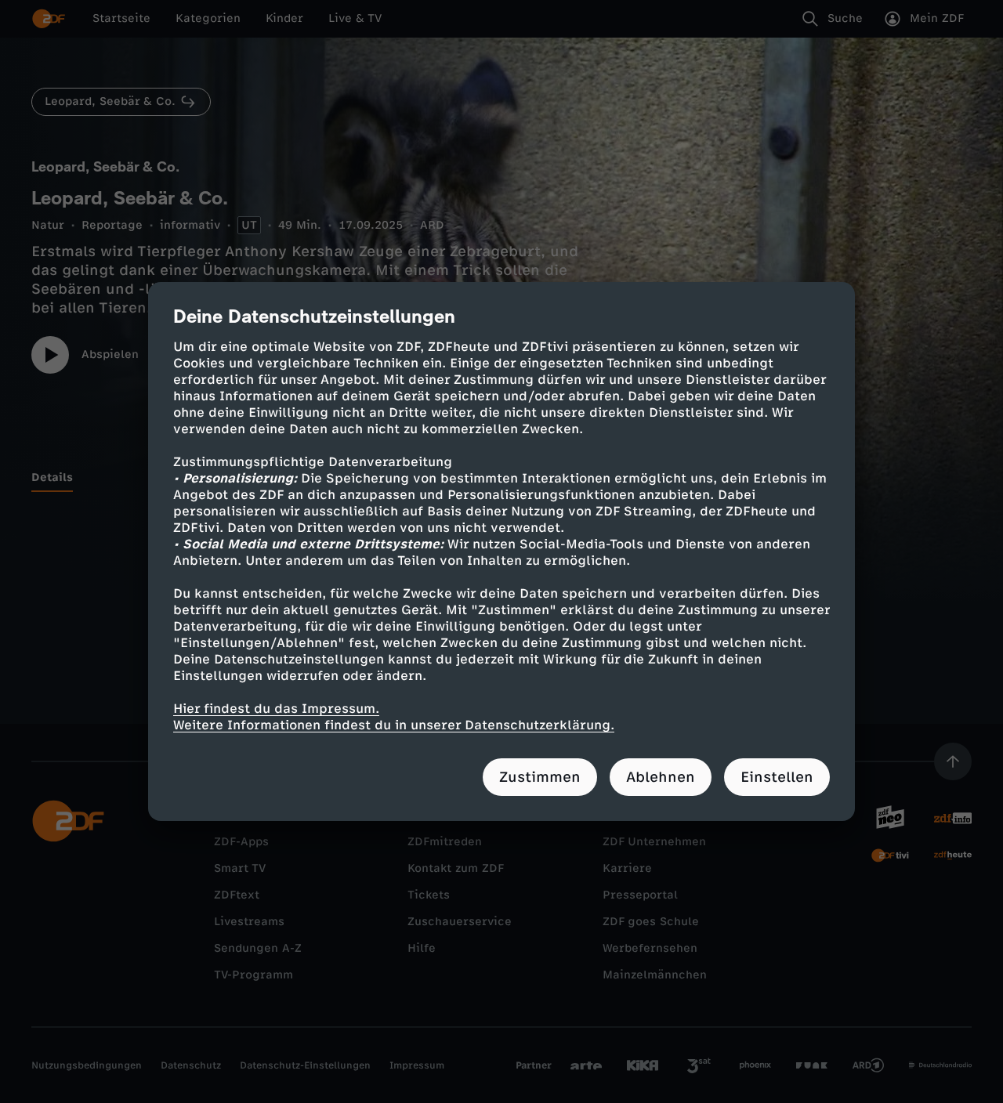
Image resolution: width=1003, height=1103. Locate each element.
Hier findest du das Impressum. (276, 708)
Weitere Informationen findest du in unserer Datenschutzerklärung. (393, 725)
